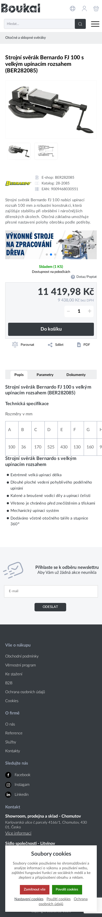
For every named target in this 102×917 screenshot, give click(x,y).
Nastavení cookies (28, 899)
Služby (10, 742)
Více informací (18, 833)
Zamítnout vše (35, 889)
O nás (10, 724)
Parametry (45, 375)
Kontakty (12, 751)
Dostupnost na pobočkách (51, 272)
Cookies (11, 701)
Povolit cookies (67, 889)
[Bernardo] (18, 183)
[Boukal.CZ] (20, 8)
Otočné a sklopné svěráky (25, 38)
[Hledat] (80, 24)
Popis (19, 375)
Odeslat (50, 606)
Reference (13, 733)
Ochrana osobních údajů (25, 692)
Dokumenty (76, 375)
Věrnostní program (20, 665)
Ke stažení (13, 674)
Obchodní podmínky (22, 656)
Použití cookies (59, 899)
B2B (8, 683)
